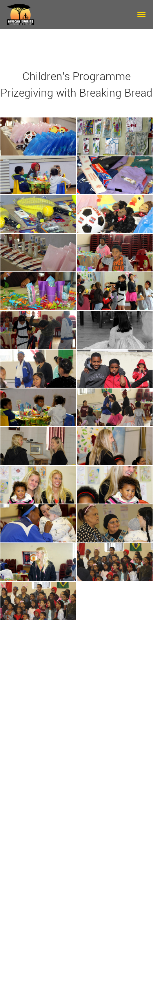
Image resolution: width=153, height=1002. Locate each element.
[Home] (20, 13)
